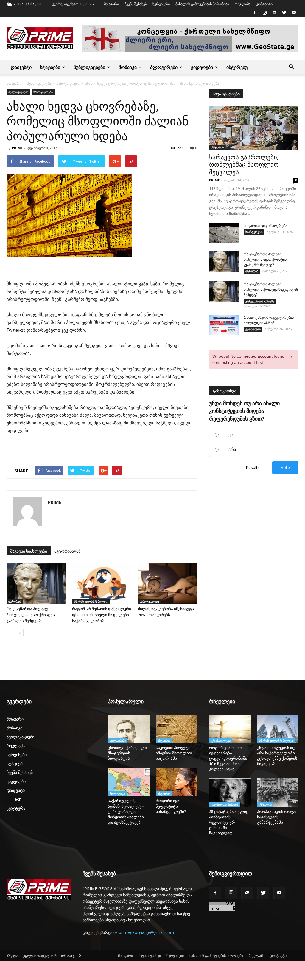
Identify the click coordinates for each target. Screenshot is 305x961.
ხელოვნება (118, 740)
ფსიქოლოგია (221, 740)
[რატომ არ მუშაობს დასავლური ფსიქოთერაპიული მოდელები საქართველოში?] (101, 583)
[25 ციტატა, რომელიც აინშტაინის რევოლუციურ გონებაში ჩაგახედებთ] (230, 792)
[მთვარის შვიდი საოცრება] (224, 233)
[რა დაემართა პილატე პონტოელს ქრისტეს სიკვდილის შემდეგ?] (224, 291)
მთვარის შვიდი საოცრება (265, 226)
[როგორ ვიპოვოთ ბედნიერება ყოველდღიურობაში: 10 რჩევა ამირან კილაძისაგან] (230, 729)
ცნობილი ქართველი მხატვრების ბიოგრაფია (127, 753)
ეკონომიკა (253, 329)
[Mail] (274, 12)
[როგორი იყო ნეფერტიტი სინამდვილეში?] (176, 782)
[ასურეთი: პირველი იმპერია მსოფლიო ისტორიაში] (176, 729)
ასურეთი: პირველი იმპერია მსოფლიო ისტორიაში (174, 753)
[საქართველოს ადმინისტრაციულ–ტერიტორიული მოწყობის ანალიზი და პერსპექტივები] (129, 782)
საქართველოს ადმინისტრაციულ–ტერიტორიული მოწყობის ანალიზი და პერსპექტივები (126, 812)
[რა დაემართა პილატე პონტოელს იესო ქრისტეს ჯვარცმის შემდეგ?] (36, 583)
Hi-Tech (14, 799)
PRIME (17, 148)
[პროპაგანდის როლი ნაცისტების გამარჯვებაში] (278, 792)
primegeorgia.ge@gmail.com (146, 932)
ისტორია (14, 601)
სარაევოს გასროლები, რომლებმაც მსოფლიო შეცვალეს (244, 165)
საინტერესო (254, 232)
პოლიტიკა (117, 794)
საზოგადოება (68, 83)
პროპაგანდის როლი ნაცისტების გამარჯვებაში (276, 817)
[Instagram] (264, 12)
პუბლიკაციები (89, 67)
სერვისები (161, 4)
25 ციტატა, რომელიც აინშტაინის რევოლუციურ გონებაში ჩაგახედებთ (228, 822)
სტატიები (50, 67)
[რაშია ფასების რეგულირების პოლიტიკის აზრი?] (224, 325)
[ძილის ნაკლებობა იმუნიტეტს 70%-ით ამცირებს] (167, 583)
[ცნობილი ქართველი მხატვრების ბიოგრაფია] (129, 729)
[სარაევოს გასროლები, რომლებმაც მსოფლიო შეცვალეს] (253, 128)
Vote (285, 467)
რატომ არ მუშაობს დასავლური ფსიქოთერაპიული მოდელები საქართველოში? (101, 615)
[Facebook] (254, 12)
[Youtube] (294, 12)
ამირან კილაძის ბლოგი (91, 601)
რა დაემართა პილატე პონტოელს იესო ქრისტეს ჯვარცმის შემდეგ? (31, 615)
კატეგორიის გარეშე (259, 301)
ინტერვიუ (237, 67)
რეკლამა (242, 4)
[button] (291, 67)
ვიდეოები (202, 67)
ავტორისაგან (67, 551)
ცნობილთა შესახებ (224, 804)
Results (253, 467)
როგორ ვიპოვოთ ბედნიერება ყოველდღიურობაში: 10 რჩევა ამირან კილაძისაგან (228, 758)
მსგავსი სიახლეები (28, 551)
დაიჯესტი (21, 67)
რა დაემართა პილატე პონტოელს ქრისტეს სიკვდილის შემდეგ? (271, 289)
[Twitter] (284, 12)
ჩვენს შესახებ (136, 4)
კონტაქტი (264, 4)
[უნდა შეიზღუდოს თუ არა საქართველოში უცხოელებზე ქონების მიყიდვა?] (278, 729)
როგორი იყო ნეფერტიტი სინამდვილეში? (172, 806)
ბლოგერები (164, 67)
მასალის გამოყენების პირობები (202, 4)
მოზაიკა (128, 67)
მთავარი (111, 4)
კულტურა (16, 808)
